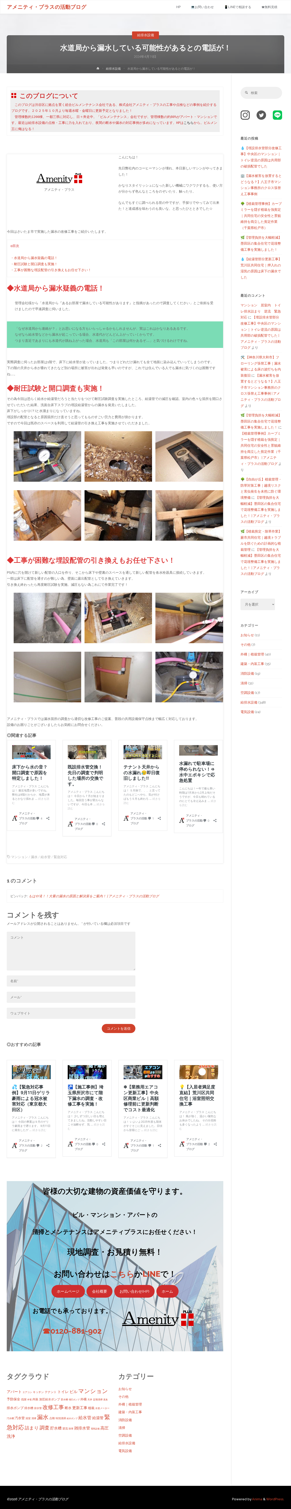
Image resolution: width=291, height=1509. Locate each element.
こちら (122, 1273)
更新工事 (79, 1408)
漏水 (34, 857)
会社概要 (99, 1291)
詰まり (32, 1427)
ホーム (167, 1291)
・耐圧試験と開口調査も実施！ (34, 264)
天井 (89, 1399)
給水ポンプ (72, 1418)
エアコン (27, 1392)
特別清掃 (61, 1418)
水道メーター (102, 1408)
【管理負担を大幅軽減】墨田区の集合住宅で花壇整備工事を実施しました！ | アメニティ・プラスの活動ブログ (261, 510)
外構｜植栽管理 (130, 1404)
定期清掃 (98, 1399)
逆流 (65, 1428)
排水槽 (28, 1408)
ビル (73, 1391)
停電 (29, 1399)
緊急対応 (60, 857)
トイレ (63, 1391)
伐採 (24, 1399)
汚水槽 (10, 1418)
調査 (44, 1428)
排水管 (38, 1408)
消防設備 (125, 1420)
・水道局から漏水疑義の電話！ (34, 258)
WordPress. (275, 1499)
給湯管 (98, 1418)
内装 (35, 1399)
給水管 (46, 857)
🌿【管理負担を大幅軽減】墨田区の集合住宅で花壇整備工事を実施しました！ (261, 244)
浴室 (28, 1418)
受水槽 (64, 1399)
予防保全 (13, 1399)
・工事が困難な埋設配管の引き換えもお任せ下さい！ (50, 270)
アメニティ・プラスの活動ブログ (47, 7)
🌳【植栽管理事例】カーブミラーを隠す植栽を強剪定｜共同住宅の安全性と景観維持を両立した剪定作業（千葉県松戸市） (261, 216)
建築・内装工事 (130, 1412)
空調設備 (125, 1435)
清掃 (33, 1418)
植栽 (91, 1408)
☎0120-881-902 (72, 1330)
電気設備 (95, 1428)
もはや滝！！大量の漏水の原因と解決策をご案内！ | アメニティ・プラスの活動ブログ (94, 896)
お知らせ (125, 1389)
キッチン (38, 1392)
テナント (51, 1392)
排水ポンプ (15, 1408)
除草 (71, 1428)
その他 (123, 1397)
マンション (19, 857)
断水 (68, 1408)
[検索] (246, 93)
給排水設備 (145, 35)
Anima (256, 1499)
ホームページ (68, 1291)
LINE (151, 1273)
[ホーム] (97, 69)
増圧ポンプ (74, 1399)
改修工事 (53, 1407)
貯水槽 (56, 1428)
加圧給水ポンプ (49, 1399)
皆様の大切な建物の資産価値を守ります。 (115, 1191)
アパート (14, 1391)
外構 (83, 1399)
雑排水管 (82, 1428)
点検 (52, 1418)
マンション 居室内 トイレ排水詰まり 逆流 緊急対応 (261, 311)
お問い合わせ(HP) (134, 1291)
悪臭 (105, 1399)
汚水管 (20, 1418)
